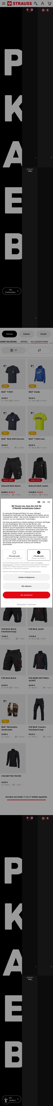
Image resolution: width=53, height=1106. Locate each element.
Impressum (32, 604)
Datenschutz (21, 604)
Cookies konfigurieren (26, 577)
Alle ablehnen (26, 586)
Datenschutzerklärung (32, 572)
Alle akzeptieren (26, 595)
